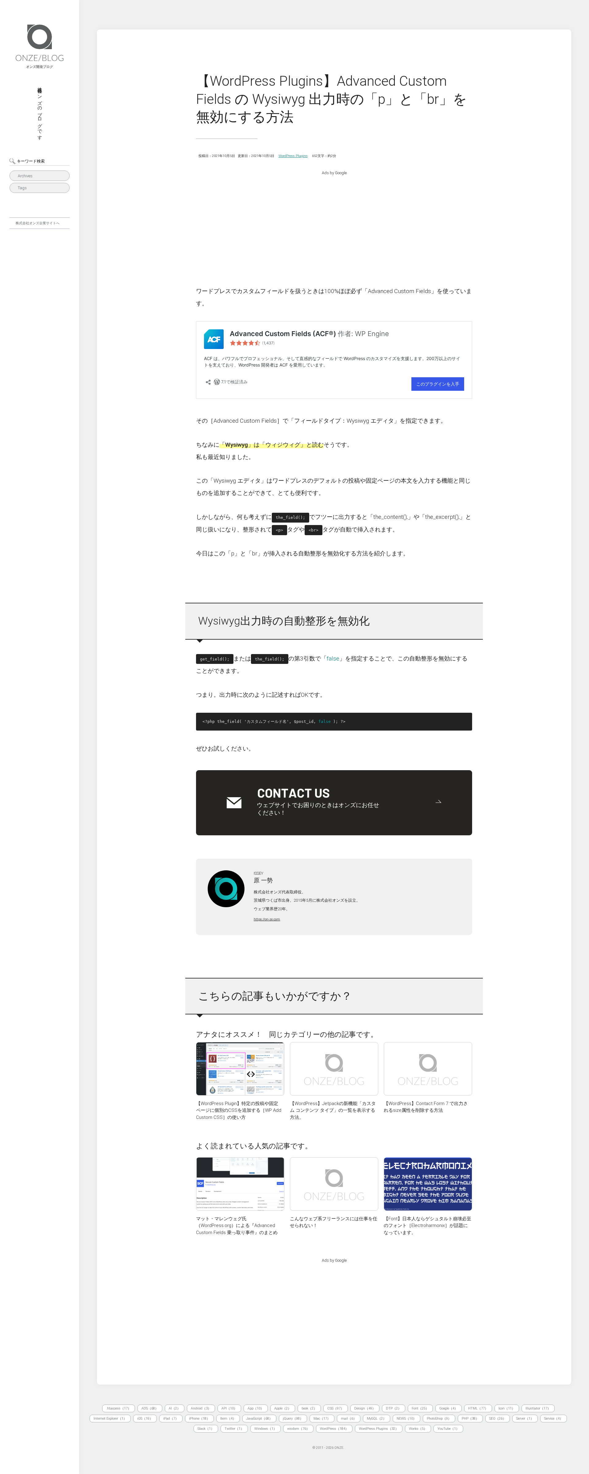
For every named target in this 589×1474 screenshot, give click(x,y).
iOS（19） (145, 1419)
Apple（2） (282, 1408)
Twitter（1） (234, 1429)
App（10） (256, 1408)
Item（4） (228, 1419)
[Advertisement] (334, 224)
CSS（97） (335, 1408)
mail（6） (348, 1419)
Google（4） (448, 1408)
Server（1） (525, 1419)
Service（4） (553, 1419)
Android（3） (201, 1408)
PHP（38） (470, 1419)
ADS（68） (149, 1408)
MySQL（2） (376, 1419)
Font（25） (420, 1408)
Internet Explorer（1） (110, 1419)
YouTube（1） (448, 1429)
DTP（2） (393, 1408)
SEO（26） (497, 1419)
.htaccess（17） (118, 1408)
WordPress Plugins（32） (378, 1429)
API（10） (229, 1408)
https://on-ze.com (267, 919)
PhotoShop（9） (439, 1419)
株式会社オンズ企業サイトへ (38, 223)
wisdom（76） (298, 1429)
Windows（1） (265, 1429)
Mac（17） (322, 1419)
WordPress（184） (334, 1429)
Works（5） (418, 1429)
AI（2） (174, 1408)
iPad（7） (171, 1419)
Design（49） (364, 1408)
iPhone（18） (199, 1419)
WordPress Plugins (293, 156)
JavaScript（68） (259, 1419)
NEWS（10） (406, 1419)
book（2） (309, 1408)
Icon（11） (507, 1408)
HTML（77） (478, 1408)
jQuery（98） (293, 1419)
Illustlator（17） (538, 1408)
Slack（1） (206, 1429)
